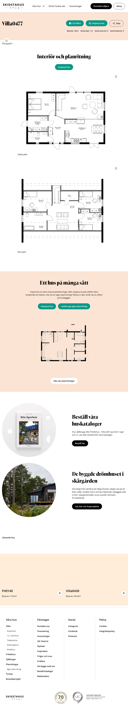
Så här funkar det (57, 6)
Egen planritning (14, 669)
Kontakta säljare (101, 6)
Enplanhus (11, 631)
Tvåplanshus (12, 640)
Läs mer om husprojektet (87, 506)
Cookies (103, 626)
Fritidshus (11, 654)
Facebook (73, 631)
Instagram (73, 626)
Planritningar (12, 664)
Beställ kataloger (45, 671)
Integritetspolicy (107, 631)
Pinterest (72, 636)
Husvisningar (75, 6)
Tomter (9, 674)
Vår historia (42, 641)
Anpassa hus (98, 23)
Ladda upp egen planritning (74, 306)
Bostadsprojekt (13, 679)
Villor (8, 626)
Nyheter (41, 646)
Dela (118, 23)
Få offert (76, 23)
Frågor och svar (44, 656)
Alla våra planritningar (64, 381)
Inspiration (42, 651)
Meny (119, 6)
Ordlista (41, 661)
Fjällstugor (11, 659)
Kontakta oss (43, 626)
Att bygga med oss (46, 666)
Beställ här (80, 443)
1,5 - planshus (13, 635)
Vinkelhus (11, 649)
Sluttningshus (13, 645)
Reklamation (43, 676)
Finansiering (43, 631)
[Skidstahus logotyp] (13, 6)
